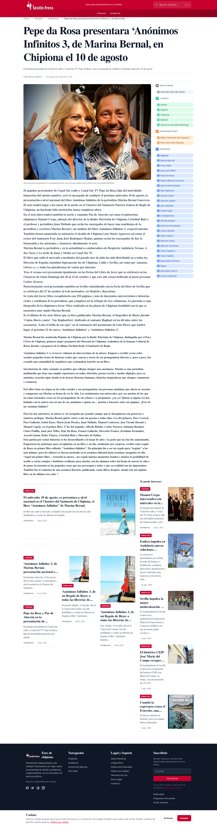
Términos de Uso (119, 775)
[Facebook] (27, 787)
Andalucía (115, 13)
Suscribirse (172, 778)
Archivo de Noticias (77, 766)
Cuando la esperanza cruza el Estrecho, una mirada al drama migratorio (152, 710)
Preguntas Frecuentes (164, 798)
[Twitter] (32, 787)
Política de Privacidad (121, 766)
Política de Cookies (120, 771)
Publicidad (158, 794)
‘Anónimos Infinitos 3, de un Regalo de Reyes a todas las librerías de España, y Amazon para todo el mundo (117, 619)
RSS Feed (72, 771)
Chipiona (101, 13)
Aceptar (184, 818)
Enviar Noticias (160, 802)
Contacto (115, 783)
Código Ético (117, 762)
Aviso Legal (116, 779)
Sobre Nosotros (118, 758)
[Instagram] (37, 787)
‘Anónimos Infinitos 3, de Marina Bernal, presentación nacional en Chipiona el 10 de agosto (40, 569)
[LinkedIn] (43, 787)
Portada (39, 18)
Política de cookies (60, 822)
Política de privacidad (173, 788)
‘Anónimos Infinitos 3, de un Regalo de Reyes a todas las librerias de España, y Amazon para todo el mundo (79, 599)
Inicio (26, 18)
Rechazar (168, 818)
